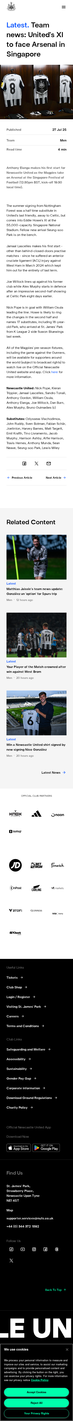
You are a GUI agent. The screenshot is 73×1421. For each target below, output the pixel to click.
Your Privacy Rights (36, 1413)
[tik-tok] (11, 1249)
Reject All (37, 1403)
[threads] (57, 1249)
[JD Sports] (15, 865)
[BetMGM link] (36, 865)
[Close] (67, 1349)
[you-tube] (23, 1249)
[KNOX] (15, 810)
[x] (36, 463)
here (54, 372)
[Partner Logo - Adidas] (36, 810)
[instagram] (34, 1249)
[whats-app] (48, 463)
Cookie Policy (39, 1380)
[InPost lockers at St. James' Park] (15, 888)
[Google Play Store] (46, 1148)
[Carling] (36, 888)
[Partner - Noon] (58, 810)
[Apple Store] (18, 1148)
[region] (36, 1382)
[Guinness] (36, 910)
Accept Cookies (36, 1392)
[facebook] (24, 463)
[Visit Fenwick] (58, 865)
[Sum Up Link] (15, 831)
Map (9, 1210)
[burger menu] (63, 7)
